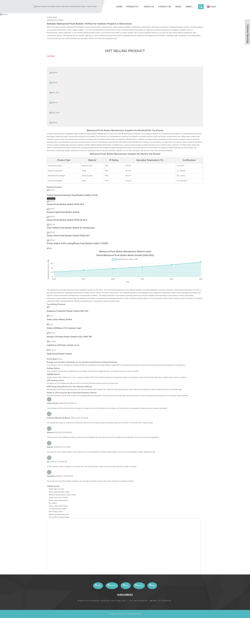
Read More (51, 198)
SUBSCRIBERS (125, 595)
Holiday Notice (53, 368)
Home (119, 6)
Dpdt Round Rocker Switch (59, 354)
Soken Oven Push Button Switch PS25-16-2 (68, 236)
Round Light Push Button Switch (63, 212)
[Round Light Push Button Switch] (51, 209)
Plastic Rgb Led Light (56, 489)
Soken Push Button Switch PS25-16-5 (65, 204)
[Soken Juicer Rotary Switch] (50, 316)
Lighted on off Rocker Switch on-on (63, 345)
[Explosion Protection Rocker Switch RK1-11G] (48, 307)
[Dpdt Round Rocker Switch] (51, 350)
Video (178, 6)
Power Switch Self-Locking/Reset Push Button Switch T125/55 (77, 243)
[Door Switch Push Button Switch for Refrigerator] (51, 224)
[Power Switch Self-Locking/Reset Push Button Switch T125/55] (51, 240)
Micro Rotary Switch (56, 512)
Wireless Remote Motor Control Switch (62, 495)
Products (132, 6)
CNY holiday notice (55, 380)
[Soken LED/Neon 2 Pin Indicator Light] (50, 324)
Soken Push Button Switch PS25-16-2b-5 (67, 220)
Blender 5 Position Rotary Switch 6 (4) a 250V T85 (69, 337)
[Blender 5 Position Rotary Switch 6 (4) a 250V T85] (51, 333)
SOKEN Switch (53, 374)
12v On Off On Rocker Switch (59, 517)
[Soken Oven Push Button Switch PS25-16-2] (51, 232)
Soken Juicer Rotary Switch (59, 319)
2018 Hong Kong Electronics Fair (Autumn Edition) (69, 386)
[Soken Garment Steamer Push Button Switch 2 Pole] (51, 190)
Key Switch (53, 503)
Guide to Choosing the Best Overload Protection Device (72, 393)
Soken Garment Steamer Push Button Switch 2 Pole (72, 195)
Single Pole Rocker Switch (58, 497)
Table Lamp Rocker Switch (58, 506)
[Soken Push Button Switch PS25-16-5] (51, 201)
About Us (149, 6)
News (189, 6)
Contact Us (164, 6)
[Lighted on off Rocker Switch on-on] (51, 341)
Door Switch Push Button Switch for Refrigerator (71, 228)
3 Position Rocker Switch (57, 509)
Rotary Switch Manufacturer (58, 500)
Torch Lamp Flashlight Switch (59, 492)
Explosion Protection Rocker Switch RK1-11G (67, 311)
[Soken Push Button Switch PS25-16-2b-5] (51, 217)
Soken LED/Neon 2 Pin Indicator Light (64, 328)
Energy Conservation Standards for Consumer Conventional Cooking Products (82, 362)
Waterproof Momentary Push (59, 514)
